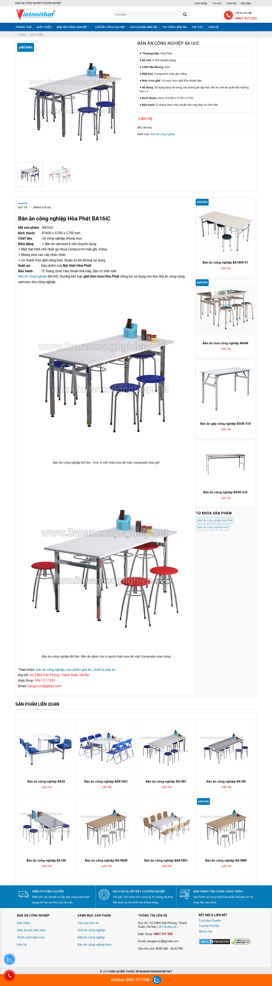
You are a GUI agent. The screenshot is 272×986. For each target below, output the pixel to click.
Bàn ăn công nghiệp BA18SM (106, 860)
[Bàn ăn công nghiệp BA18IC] (166, 748)
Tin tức (217, 3)
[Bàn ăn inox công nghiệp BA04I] (225, 308)
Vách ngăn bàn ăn (143, 27)
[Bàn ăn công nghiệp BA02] (46, 748)
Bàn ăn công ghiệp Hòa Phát (215, 520)
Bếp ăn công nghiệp (91, 937)
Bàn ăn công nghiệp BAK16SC (106, 781)
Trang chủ (23, 27)
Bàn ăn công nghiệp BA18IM (225, 860)
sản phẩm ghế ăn (78, 670)
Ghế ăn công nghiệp (110, 27)
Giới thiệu (200, 3)
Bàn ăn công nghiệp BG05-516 (225, 492)
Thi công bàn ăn (174, 27)
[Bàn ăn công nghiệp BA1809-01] (225, 228)
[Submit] (184, 14)
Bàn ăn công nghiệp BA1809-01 (225, 262)
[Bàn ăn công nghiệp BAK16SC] (106, 748)
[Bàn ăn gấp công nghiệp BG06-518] (225, 389)
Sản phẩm (36, 34)
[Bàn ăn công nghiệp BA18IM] (226, 827)
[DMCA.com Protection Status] (215, 941)
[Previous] (25, 100)
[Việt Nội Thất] (50, 14)
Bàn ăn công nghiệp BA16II (46, 860)
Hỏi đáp (246, 3)
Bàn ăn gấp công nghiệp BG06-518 (225, 424)
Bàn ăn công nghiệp (72, 27)
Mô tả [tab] (22, 207)
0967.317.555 (163, 934)
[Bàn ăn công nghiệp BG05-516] (225, 463)
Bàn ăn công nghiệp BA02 (46, 781)
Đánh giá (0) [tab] (42, 207)
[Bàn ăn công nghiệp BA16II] (46, 827)
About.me (205, 931)
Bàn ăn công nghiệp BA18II (226, 781)
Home (22, 34)
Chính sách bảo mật (31, 937)
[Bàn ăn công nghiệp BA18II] (226, 748)
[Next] (125, 100)
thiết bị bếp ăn (104, 670)
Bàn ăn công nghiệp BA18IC (166, 781)
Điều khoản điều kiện (31, 930)
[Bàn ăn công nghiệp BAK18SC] (166, 827)
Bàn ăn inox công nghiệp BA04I (225, 343)
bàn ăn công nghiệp (50, 670)
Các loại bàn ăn (88, 923)
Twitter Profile (209, 926)
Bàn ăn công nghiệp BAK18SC (166, 860)
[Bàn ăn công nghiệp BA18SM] (106, 827)
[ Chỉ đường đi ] (167, 927)
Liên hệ (231, 3)
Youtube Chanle (210, 921)
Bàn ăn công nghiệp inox (95, 945)
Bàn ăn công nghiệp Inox (213, 527)
